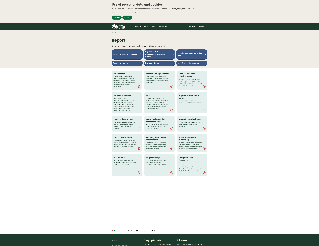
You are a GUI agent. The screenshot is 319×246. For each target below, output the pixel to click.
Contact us (137, 26)
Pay (153, 26)
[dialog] (159, 11)
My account (163, 26)
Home (114, 32)
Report (146, 26)
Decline (117, 17)
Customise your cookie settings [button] (124, 12)
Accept (127, 17)
